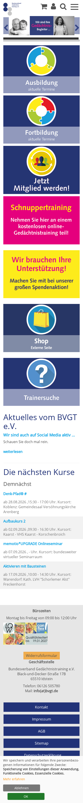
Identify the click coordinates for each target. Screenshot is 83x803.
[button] (53, 7)
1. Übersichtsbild (41, 38)
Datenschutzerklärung (42, 755)
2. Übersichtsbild (41, 40)
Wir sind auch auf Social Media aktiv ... (39, 435)
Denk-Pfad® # (15, 493)
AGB (41, 731)
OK (26, 796)
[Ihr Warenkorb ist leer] (44, 7)
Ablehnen (21, 788)
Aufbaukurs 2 (14, 521)
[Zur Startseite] (20, 9)
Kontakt (41, 707)
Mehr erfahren (14, 779)
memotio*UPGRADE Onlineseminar (33, 543)
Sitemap (41, 743)
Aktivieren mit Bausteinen (24, 566)
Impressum (41, 719)
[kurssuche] (63, 7)
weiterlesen (13, 451)
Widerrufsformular (41, 655)
